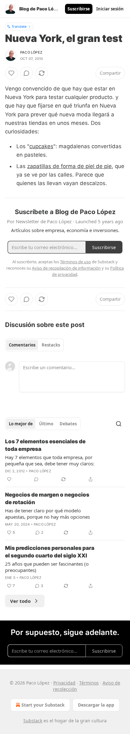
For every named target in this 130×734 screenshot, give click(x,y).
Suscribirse (79, 9)
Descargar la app (96, 705)
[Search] (118, 423)
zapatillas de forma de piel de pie (69, 166)
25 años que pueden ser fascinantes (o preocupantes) (47, 567)
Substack (32, 721)
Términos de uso (75, 262)
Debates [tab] (68, 424)
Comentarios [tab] (22, 345)
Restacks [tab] (51, 345)
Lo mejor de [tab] (21, 424)
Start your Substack (43, 705)
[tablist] (34, 345)
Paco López (31, 52)
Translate (19, 26)
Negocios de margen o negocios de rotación (47, 498)
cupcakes (41, 146)
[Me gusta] (11, 73)
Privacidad (64, 683)
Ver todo (20, 601)
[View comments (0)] (26, 73)
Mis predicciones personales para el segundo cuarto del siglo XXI (49, 552)
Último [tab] (46, 424)
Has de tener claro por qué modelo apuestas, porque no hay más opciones (47, 513)
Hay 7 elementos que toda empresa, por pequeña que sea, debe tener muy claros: (49, 460)
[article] (65, 460)
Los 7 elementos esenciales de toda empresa (45, 445)
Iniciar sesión (110, 9)
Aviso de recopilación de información (66, 268)
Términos (89, 683)
